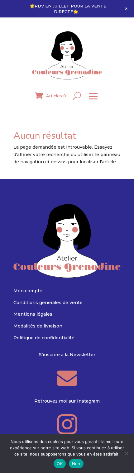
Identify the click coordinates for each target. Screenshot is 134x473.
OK (60, 463)
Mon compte (27, 291)
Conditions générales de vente (48, 302)
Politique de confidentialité (43, 338)
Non (76, 463)
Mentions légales (32, 314)
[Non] (126, 453)
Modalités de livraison (37, 326)
